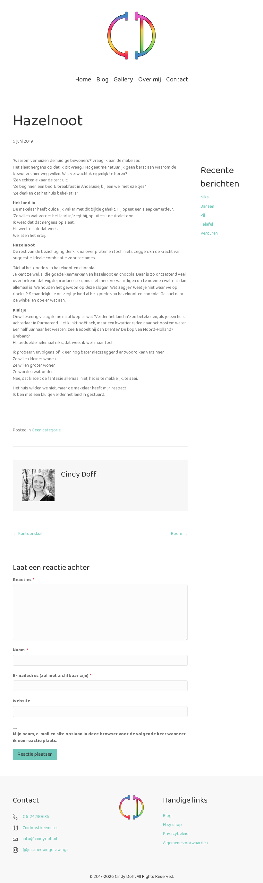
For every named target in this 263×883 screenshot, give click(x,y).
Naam (21, 650)
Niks (204, 197)
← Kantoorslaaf (28, 533)
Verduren (209, 233)
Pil (202, 215)
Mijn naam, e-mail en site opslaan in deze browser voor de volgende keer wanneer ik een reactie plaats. (99, 737)
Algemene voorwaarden (185, 842)
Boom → (179, 533)
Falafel (206, 224)
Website (21, 701)
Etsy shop (172, 824)
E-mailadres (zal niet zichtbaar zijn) (52, 675)
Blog (167, 815)
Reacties (23, 580)
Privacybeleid (176, 833)
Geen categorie (46, 430)
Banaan (207, 206)
